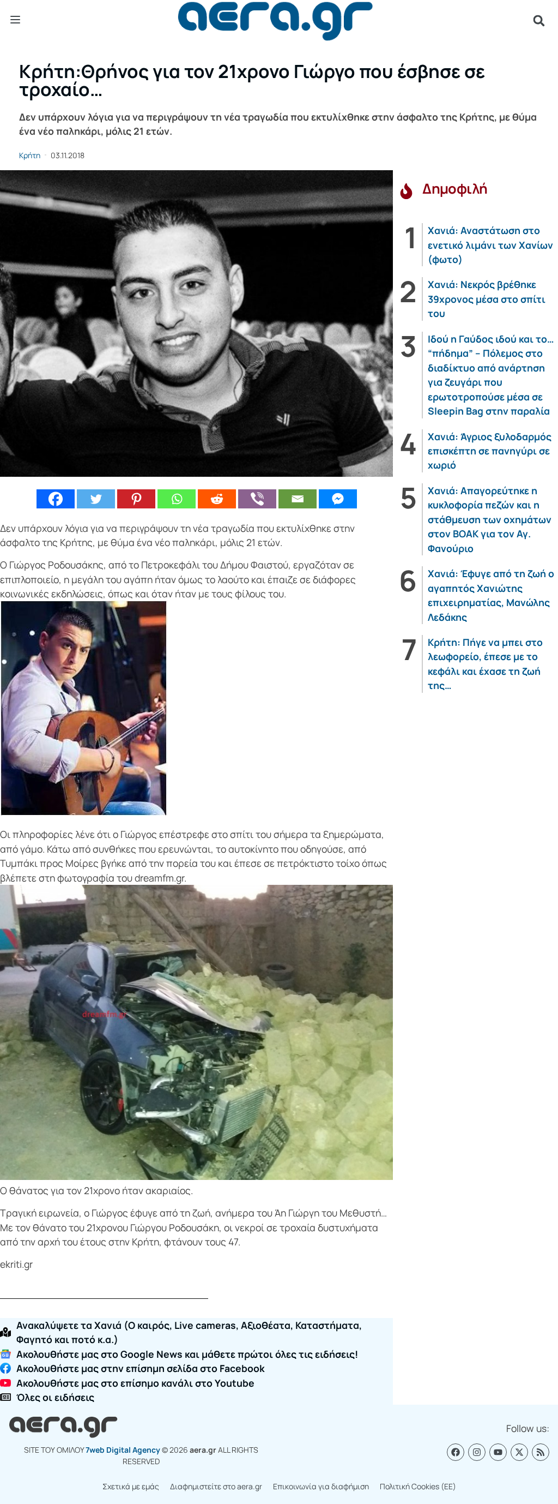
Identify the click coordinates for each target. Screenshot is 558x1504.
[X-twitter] (519, 1452)
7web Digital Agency (123, 1450)
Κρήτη (29, 155)
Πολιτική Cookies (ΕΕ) (418, 1486)
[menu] (15, 20)
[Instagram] (477, 1452)
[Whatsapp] (176, 498)
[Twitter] (96, 498)
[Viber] (257, 498)
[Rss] (540, 1452)
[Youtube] (498, 1452)
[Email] (297, 498)
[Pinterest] (136, 498)
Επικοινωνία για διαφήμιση (321, 1486)
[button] (539, 20)
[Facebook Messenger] (338, 498)
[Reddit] (217, 498)
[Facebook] (56, 498)
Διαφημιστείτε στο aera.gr (216, 1486)
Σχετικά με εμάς (130, 1486)
